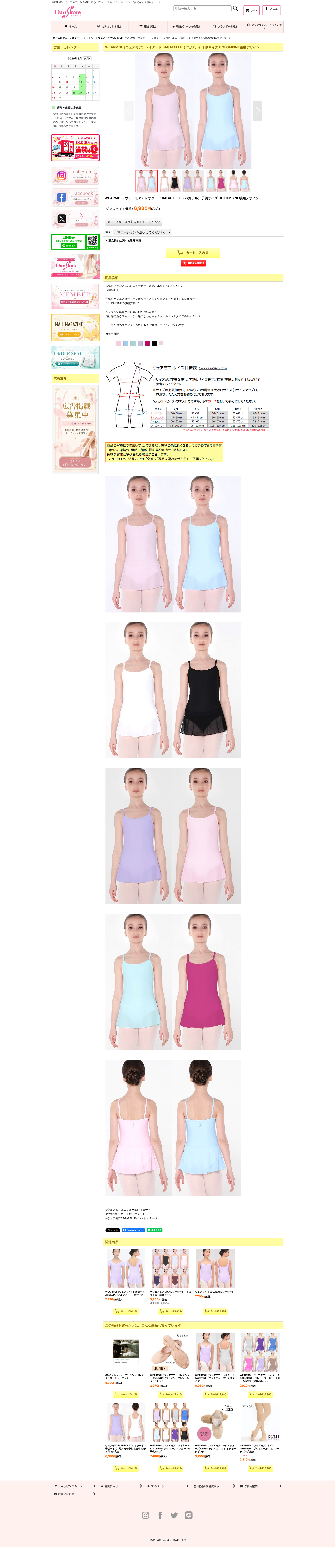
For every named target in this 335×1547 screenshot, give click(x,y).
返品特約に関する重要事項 (124, 240)
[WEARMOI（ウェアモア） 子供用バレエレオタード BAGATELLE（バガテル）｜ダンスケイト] (193, 110)
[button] (271, 10)
